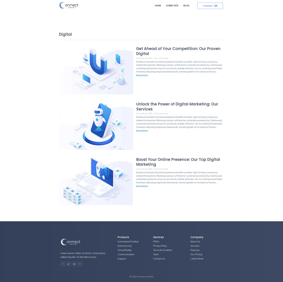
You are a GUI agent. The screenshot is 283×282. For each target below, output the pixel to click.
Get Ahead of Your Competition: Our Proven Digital (178, 51)
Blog (186, 5)
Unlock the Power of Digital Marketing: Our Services (177, 107)
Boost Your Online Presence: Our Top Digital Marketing (178, 162)
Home (158, 5)
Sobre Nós (172, 5)
